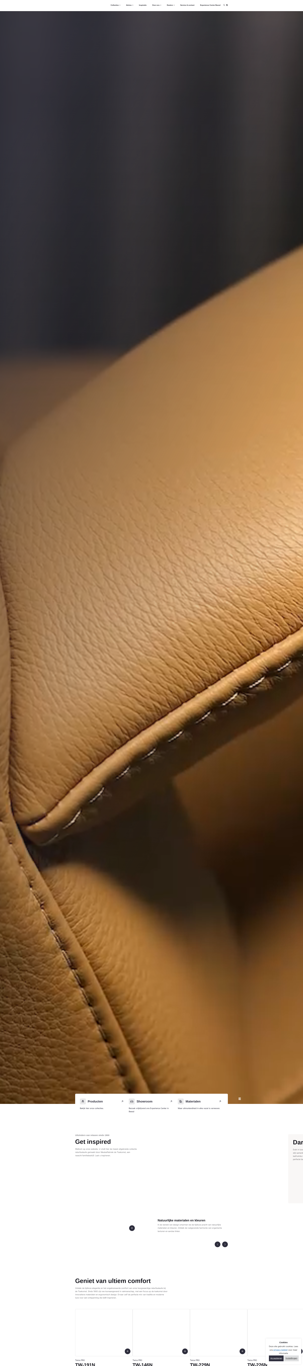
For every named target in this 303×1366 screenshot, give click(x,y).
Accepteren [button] (276, 1358)
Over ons (156, 5)
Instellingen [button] (291, 1358)
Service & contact (187, 5)
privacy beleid (280, 1350)
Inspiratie (143, 5)
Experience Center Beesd (210, 5)
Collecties (115, 5)
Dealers (170, 5)
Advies (129, 5)
